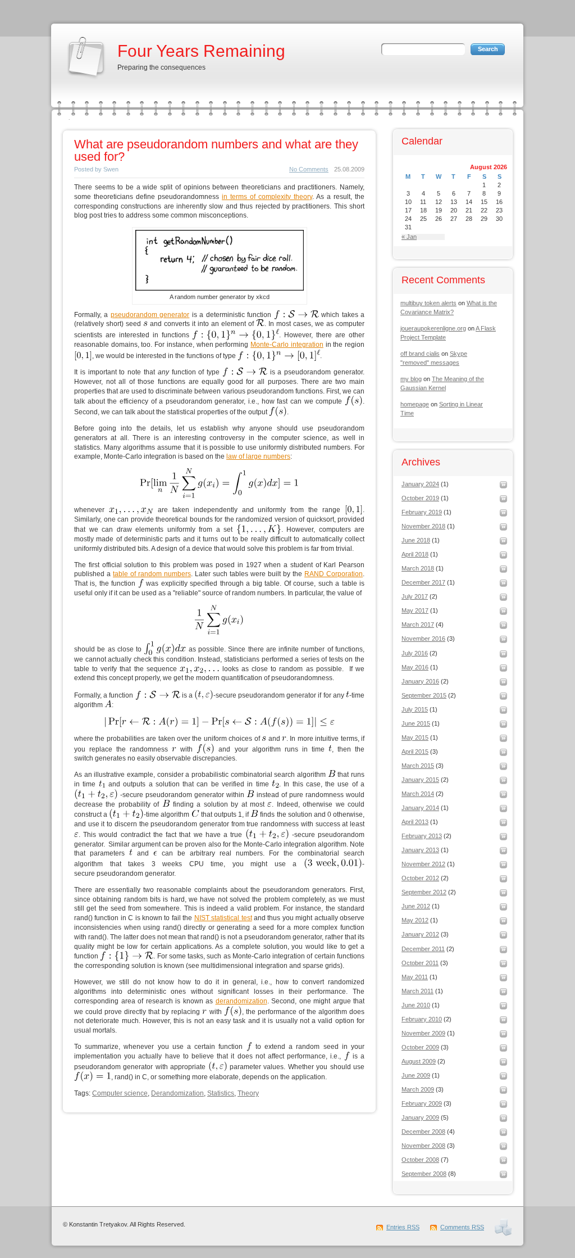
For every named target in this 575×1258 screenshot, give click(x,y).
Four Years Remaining (201, 51)
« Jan (409, 237)
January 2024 (420, 484)
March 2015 (417, 765)
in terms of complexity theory (267, 197)
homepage (414, 404)
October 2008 (420, 1159)
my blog (411, 378)
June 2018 (415, 540)
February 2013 (421, 835)
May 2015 (414, 737)
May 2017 (414, 610)
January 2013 (420, 850)
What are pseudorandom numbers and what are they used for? (216, 150)
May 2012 (414, 920)
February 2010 (421, 1019)
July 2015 (414, 709)
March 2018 (417, 568)
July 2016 (414, 653)
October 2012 (420, 878)
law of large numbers (258, 456)
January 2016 (420, 681)
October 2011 (420, 963)
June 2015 (415, 723)
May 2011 (414, 977)
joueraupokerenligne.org (433, 328)
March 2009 (417, 1089)
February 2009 (421, 1103)
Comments (462, 1227)
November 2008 (423, 1145)
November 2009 (423, 1033)
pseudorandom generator (150, 315)
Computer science (120, 1093)
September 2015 (423, 695)
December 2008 (423, 1131)
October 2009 (420, 1047)
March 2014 (417, 793)
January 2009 (420, 1117)
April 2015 (414, 751)
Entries (402, 1227)
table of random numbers (152, 574)
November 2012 (423, 864)
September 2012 (423, 892)
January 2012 (420, 934)
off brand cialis (420, 353)
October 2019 (420, 498)
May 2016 (414, 667)
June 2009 (415, 1075)
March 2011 (417, 991)
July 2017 (414, 596)
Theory (248, 1093)
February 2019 (421, 512)
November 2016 (423, 638)
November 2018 (423, 526)
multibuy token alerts (428, 303)
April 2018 (414, 554)
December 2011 (423, 948)
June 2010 (415, 1005)
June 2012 (415, 906)
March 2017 (417, 624)
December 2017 (423, 582)
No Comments (308, 169)
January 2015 (420, 779)
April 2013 (414, 821)
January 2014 (420, 807)
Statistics (220, 1093)
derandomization (241, 1001)
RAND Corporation (333, 574)
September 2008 (423, 1173)
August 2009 (418, 1061)
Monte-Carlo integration (286, 345)
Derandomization (177, 1093)
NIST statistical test (223, 918)
